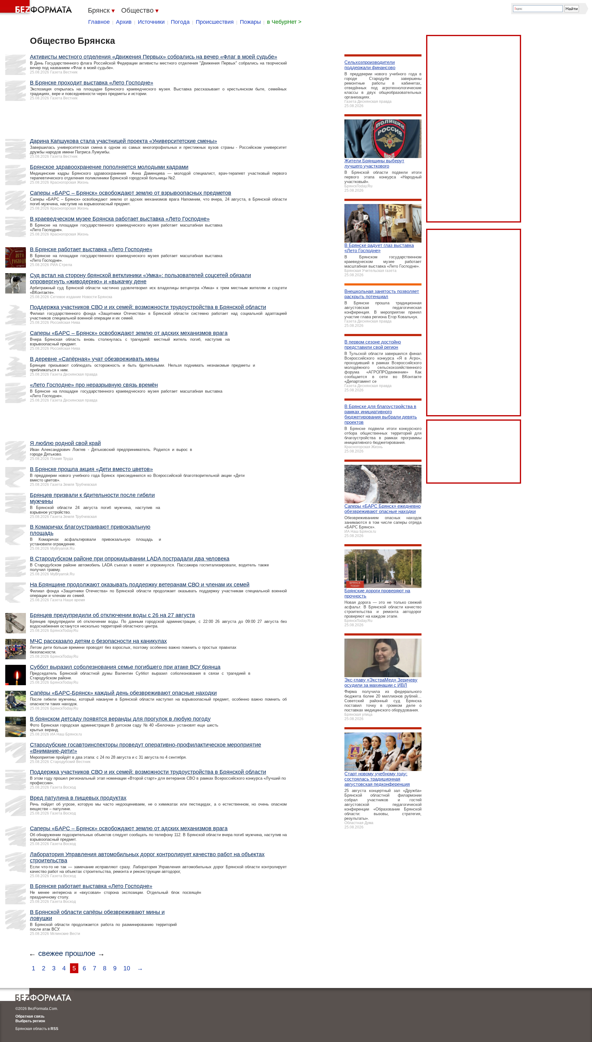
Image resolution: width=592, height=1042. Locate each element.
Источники (151, 22)
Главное (99, 22)
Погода (180, 22)
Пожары (250, 22)
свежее (50, 953)
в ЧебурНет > (284, 22)
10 (126, 968)
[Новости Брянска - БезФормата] (37, 7)
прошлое (80, 953)
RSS (54, 1029)
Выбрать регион (30, 1021)
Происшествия (215, 22)
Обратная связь (29, 1016)
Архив (124, 22)
